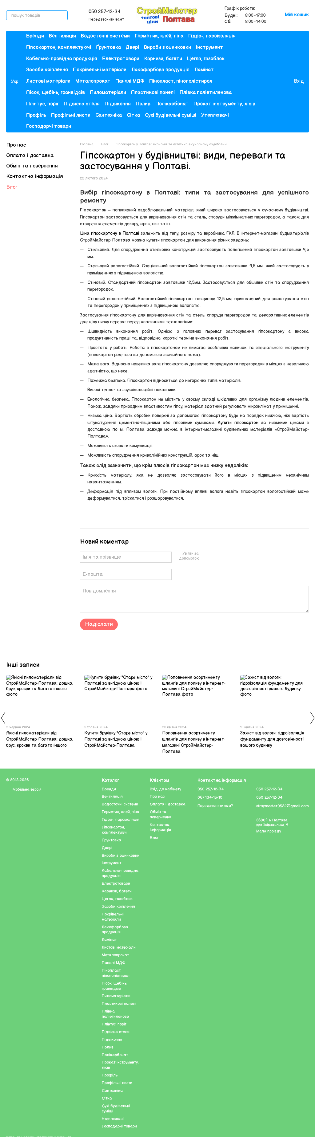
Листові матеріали (48, 81)
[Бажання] (276, 82)
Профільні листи (70, 115)
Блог (11, 187)
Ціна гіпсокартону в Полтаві (109, 233)
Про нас (16, 145)
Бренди (35, 36)
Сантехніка (108, 115)
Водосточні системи (105, 36)
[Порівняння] (264, 82)
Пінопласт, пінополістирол (180, 81)
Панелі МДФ (129, 81)
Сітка (133, 115)
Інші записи (23, 665)
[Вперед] (312, 718)
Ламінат (204, 70)
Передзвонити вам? (106, 19)
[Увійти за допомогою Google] (215, 556)
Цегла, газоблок (206, 59)
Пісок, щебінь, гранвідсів (55, 93)
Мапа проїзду (268, 831)
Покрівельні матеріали (99, 70)
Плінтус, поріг (42, 104)
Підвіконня (118, 104)
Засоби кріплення (47, 70)
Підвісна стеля (82, 104)
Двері (132, 47)
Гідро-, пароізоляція (212, 36)
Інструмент (209, 47)
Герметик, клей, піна (159, 36)
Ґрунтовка (108, 47)
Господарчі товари (48, 126)
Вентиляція (62, 36)
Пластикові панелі (153, 93)
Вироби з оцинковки (167, 47)
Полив (143, 104)
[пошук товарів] (63, 15)
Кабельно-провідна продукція (61, 59)
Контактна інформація (34, 176)
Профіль (36, 115)
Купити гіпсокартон (237, 422)
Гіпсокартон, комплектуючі (58, 47)
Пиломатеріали (108, 93)
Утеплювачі (215, 115)
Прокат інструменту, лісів (224, 104)
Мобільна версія (27, 789)
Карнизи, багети (163, 59)
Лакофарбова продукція (160, 70)
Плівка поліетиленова (206, 93)
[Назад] (3, 718)
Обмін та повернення (32, 166)
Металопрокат (92, 81)
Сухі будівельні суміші (170, 115)
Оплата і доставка (30, 155)
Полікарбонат (172, 104)
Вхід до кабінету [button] (165, 789)
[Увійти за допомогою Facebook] (205, 556)
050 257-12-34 (105, 12)
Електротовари (120, 59)
